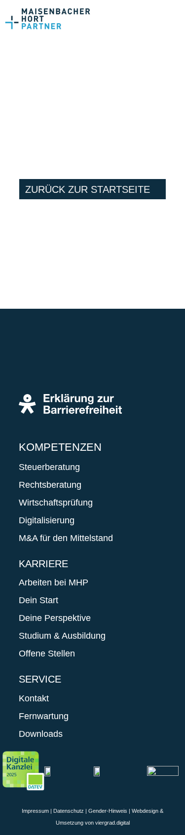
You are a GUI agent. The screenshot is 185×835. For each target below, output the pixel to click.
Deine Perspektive (55, 618)
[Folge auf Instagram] (61, 359)
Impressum (35, 811)
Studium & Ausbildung (62, 636)
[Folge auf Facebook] (31, 359)
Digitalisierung (46, 520)
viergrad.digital (112, 823)
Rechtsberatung (50, 485)
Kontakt (34, 698)
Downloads (41, 734)
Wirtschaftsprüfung (56, 503)
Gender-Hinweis (107, 811)
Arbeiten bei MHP (53, 582)
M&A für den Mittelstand (66, 538)
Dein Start (38, 600)
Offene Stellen (47, 653)
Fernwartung (44, 716)
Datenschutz (68, 811)
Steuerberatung (49, 467)
